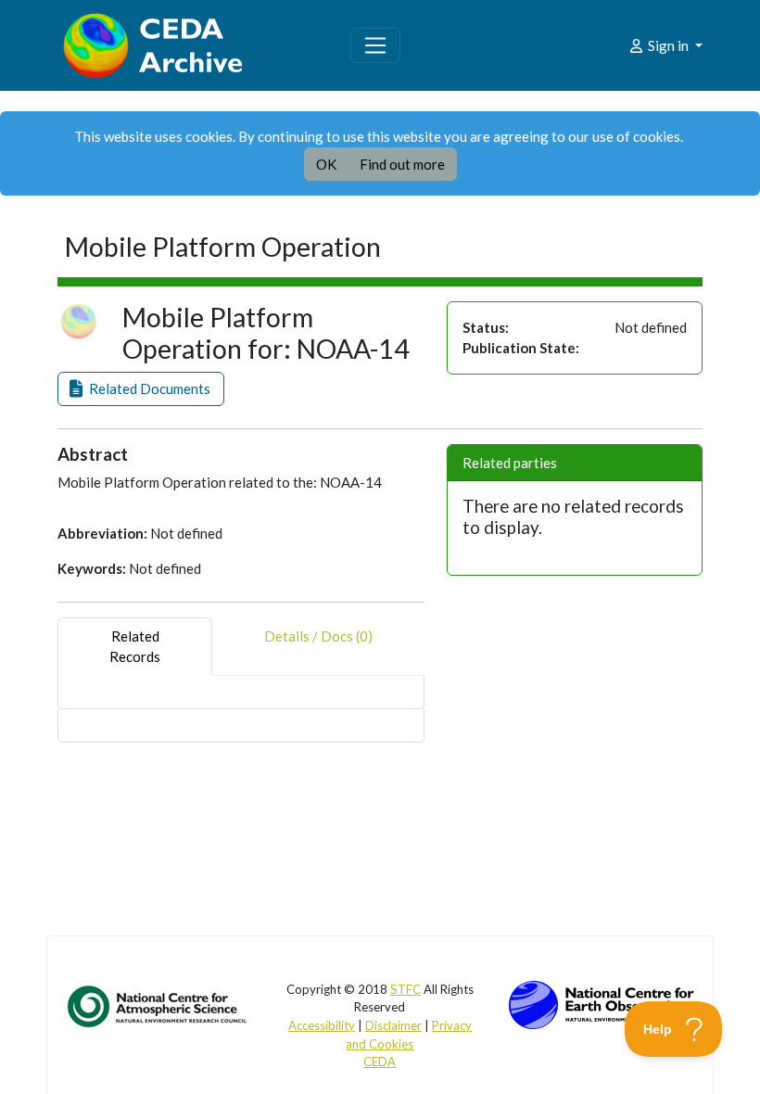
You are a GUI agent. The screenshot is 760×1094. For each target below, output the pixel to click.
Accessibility (321, 1025)
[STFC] (601, 1002)
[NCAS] (158, 1005)
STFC (405, 989)
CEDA (379, 1061)
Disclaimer (393, 1025)
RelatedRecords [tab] (134, 647)
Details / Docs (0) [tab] (318, 636)
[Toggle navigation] (375, 45)
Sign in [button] (668, 45)
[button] (140, 389)
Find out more (402, 164)
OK (326, 164)
